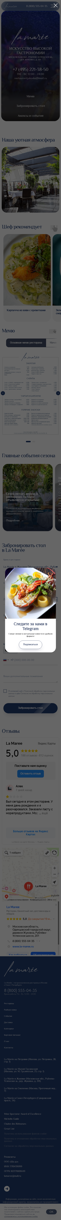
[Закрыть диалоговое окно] (55, 5)
